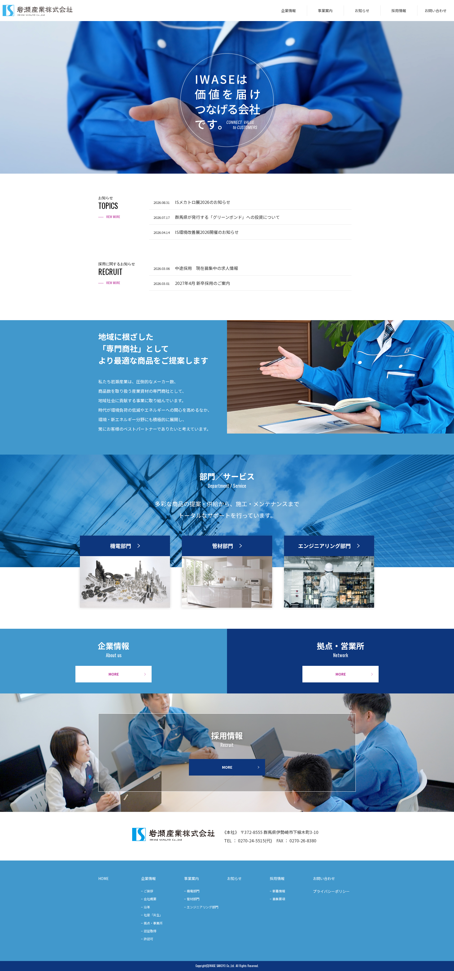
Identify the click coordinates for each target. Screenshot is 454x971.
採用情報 (398, 10)
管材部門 (193, 899)
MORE (114, 674)
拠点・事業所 (153, 923)
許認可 (148, 939)
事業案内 (325, 10)
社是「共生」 (153, 915)
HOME (103, 878)
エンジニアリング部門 (202, 907)
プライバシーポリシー (331, 891)
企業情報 (288, 10)
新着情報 (278, 891)
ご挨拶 (148, 891)
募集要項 (278, 899)
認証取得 (150, 931)
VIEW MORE (113, 216)
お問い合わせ (436, 10)
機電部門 (193, 891)
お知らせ (362, 10)
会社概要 (150, 899)
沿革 (147, 907)
